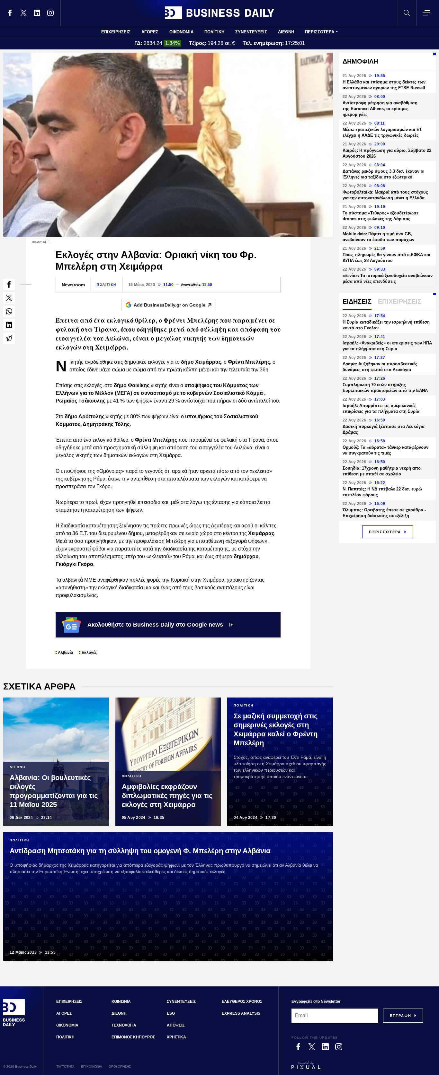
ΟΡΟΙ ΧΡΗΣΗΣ (120, 1066)
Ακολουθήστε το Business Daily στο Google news (155, 624)
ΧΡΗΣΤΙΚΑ (176, 1037)
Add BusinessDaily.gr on (169, 305)
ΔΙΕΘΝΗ (286, 32)
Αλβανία (65, 652)
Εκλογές (89, 652)
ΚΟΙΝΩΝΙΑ (121, 1001)
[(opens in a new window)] (10, 13)
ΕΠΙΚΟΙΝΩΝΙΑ (91, 1066)
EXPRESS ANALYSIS (241, 1013)
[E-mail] (9, 338)
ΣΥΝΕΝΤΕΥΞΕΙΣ (251, 32)
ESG (171, 1013)
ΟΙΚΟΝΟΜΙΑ (181, 32)
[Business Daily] (219, 12)
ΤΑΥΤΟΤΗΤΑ (65, 1066)
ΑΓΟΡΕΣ (149, 32)
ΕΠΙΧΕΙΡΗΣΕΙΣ (115, 32)
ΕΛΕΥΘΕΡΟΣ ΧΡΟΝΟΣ (242, 1001)
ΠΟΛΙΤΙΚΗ (214, 32)
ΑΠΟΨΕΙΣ (175, 1025)
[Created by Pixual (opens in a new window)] (357, 1068)
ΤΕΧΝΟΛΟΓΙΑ (124, 1025)
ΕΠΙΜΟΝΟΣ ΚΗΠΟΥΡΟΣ (133, 1037)
